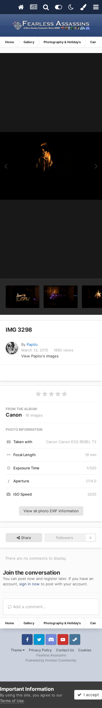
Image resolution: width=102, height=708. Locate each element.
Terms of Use (12, 700)
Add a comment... (29, 606)
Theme (17, 650)
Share (25, 537)
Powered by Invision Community (51, 660)
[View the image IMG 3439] (22, 296)
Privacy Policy (40, 650)
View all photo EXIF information (51, 511)
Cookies (84, 650)
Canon (14, 415)
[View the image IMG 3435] (60, 296)
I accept (90, 694)
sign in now (29, 584)
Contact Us (65, 650)
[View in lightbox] (51, 166)
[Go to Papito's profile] (12, 348)
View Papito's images (40, 356)
